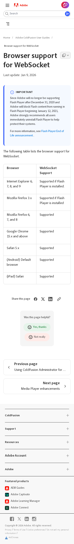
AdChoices (13, 537)
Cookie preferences (36, 530)
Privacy (8, 530)
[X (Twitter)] (19, 519)
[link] (21, 5)
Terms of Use (19, 530)
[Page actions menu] (65, 55)
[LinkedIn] (27, 519)
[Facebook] (12, 519)
